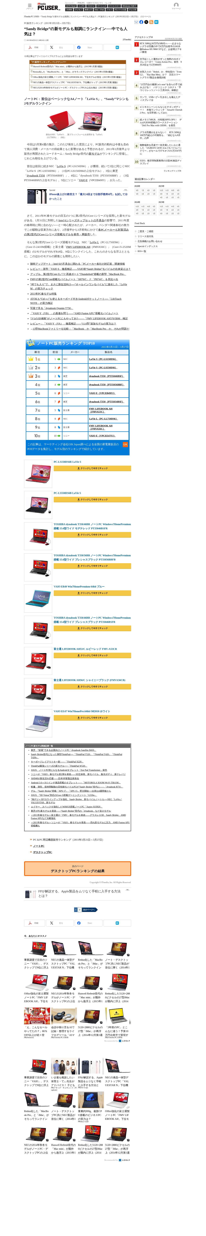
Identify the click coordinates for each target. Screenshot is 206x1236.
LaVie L (94, 242)
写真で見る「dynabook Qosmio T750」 (51, 308)
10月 (172, 190)
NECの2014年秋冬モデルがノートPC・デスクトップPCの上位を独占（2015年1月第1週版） (76, 87)
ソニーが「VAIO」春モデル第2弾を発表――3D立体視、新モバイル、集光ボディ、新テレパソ (78, 774)
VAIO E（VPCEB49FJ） (102, 393)
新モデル (94, 153)
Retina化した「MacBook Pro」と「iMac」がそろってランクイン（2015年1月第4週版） (74, 72)
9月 (178, 190)
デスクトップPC (42, 852)
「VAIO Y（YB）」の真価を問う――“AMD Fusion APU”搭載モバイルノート (74, 313)
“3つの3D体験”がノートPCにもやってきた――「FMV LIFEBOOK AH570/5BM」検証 (79, 318)
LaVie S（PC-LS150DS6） (103, 359)
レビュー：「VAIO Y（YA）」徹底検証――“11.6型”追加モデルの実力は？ (73, 323)
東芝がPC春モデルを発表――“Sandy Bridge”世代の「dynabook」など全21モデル (71, 811)
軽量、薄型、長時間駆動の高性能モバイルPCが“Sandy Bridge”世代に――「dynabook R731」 (77, 787)
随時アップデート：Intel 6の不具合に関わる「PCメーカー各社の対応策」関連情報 (77, 263)
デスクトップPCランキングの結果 (78, 871)
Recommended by (111, 1041)
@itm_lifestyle (146, 21)
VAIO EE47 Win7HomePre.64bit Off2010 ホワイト (82, 711)
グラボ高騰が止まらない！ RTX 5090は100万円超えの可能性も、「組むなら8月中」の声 (160, 135)
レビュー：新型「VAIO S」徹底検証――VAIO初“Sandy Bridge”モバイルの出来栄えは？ (80, 269)
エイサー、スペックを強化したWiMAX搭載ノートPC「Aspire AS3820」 (67, 807)
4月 (137, 194)
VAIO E (83, 180)
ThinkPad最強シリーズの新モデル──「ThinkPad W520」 (59, 766)
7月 (143, 190)
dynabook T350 (36, 175)
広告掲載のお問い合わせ (150, 241)
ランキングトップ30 (172, 171)
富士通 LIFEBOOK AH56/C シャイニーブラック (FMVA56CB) (89, 680)
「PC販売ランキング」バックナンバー (48, 62)
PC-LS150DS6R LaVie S (67, 461)
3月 (143, 194)
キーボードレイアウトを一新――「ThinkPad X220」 (57, 762)
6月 (148, 190)
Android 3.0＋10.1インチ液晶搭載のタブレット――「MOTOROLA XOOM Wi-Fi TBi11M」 (76, 782)
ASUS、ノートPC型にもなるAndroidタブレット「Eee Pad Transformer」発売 (69, 770)
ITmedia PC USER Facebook (141, 21)
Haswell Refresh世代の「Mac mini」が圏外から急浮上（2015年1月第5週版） (68, 66)
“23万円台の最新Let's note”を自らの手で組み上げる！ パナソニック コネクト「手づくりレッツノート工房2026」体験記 (161, 87)
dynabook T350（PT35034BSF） (106, 401)
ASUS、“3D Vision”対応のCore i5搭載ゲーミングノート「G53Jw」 (64, 795)
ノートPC (38, 846)
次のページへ (89, 910)
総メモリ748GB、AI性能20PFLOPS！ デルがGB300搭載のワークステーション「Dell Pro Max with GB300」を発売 (161, 122)
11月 (167, 190)
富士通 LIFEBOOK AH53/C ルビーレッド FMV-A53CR (85, 649)
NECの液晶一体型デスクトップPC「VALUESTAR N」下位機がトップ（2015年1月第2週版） (76, 82)
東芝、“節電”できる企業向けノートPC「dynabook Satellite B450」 (63, 750)
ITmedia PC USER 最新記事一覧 (151, 21)
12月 (161, 190)
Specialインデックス (148, 246)
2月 (148, 194)
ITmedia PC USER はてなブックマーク (156, 21)
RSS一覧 (142, 251)
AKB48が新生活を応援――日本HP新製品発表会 (55, 778)
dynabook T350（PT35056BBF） (107, 384)
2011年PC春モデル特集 (43, 293)
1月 (154, 194)
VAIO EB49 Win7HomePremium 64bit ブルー (79, 586)
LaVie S (61, 166)
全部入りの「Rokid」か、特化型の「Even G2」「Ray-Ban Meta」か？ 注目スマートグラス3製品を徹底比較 (161, 75)
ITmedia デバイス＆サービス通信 (136, 21)
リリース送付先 (145, 236)
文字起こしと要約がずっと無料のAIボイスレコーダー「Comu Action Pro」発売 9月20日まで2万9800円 (161, 62)
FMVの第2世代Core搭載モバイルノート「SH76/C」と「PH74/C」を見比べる (74, 279)
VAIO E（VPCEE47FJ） (102, 435)
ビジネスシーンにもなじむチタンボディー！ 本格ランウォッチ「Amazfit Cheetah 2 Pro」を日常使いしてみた (161, 110)
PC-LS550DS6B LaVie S (67, 493)
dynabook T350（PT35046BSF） (106, 376)
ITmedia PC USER (31, 16)
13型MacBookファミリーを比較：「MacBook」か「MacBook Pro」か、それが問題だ (81, 328)
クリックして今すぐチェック (94, 468)
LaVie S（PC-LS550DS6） (103, 367)
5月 (154, 190)
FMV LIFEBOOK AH (78, 246)
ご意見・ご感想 (145, 231)
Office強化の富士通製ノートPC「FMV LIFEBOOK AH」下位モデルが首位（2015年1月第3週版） (78, 77)
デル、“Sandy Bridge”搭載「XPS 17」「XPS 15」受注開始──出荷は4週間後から (71, 791)
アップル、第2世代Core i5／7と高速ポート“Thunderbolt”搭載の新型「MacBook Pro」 (78, 274)
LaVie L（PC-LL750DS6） (103, 418)
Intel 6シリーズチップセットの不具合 (81, 220)
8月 (137, 190)
